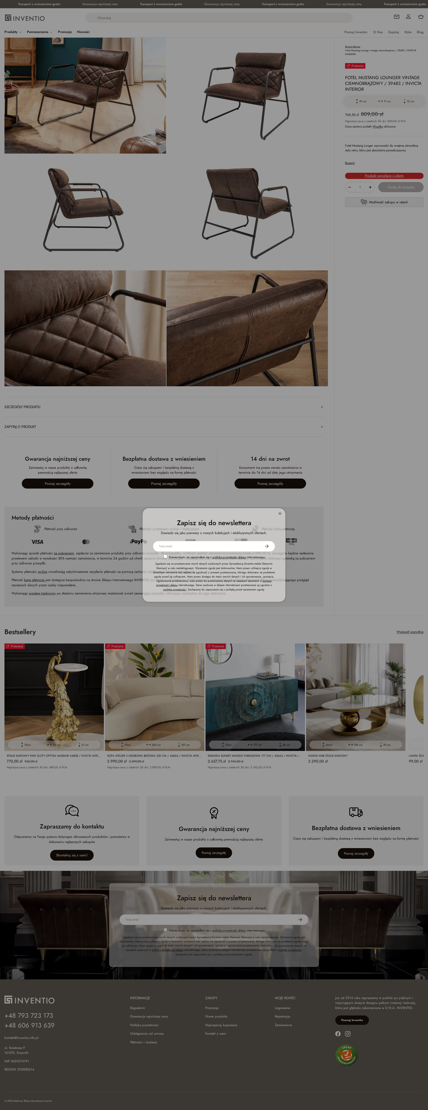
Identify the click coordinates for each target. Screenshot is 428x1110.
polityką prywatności (174, 589)
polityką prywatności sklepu (229, 557)
